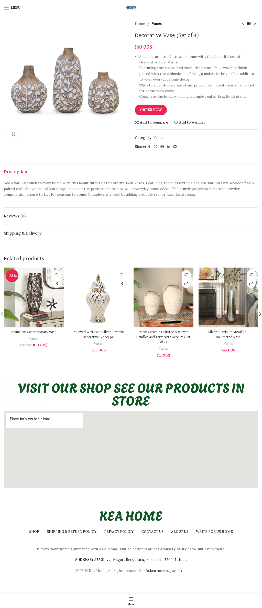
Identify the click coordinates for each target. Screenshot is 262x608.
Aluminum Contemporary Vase (33, 332)
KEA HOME (131, 514)
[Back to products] (249, 23)
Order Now (151, 110)
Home (140, 23)
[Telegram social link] (175, 146)
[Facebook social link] (149, 146)
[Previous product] (243, 23)
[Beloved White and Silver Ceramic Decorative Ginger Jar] (99, 297)
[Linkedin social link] (169, 146)
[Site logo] (131, 7)
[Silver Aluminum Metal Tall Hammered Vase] (228, 297)
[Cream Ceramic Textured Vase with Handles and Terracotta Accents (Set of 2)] (163, 297)
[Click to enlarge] (13, 134)
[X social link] (155, 146)
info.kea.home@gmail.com (165, 570)
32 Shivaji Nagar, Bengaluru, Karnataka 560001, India (141, 560)
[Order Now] (56, 283)
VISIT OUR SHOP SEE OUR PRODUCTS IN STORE (131, 393)
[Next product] (255, 23)
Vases (157, 23)
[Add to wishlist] (56, 274)
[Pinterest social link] (162, 146)
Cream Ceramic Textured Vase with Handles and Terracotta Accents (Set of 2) (163, 337)
